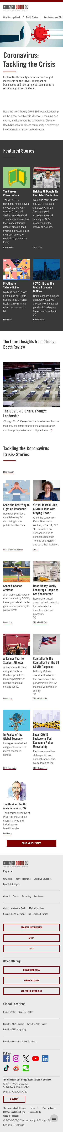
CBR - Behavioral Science (13, 549)
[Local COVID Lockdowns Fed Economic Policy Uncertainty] (46, 720)
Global (35, 549)
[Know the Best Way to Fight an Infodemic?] (16, 490)
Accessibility (35, 1111)
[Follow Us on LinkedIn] (45, 1058)
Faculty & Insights (11, 884)
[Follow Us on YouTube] (35, 1058)
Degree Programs (23, 878)
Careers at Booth (18, 908)
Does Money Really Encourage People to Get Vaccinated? (45, 590)
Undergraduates (31, 969)
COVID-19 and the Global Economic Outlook (43, 287)
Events (16, 896)
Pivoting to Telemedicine (11, 285)
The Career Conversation (11, 193)
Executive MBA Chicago (13, 1023)
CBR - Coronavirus (40, 768)
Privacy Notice (48, 1107)
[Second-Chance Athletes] (16, 571)
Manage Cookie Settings (14, 1111)
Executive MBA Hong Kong (14, 1029)
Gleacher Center (25, 1011)
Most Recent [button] (8, 472)
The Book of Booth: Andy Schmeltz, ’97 (14, 806)
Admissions (39, 896)
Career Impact (8, 247)
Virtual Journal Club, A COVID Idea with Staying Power (45, 509)
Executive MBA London (37, 1023)
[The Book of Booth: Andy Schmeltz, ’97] (16, 790)
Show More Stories (31, 843)
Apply (31, 937)
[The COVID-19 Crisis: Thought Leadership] (31, 384)
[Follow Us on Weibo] (16, 1068)
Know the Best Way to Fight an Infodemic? (16, 507)
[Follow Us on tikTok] (6, 1068)
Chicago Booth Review (38, 913)
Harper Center (9, 1011)
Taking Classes (31, 980)
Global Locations (14, 1004)
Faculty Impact (38, 319)
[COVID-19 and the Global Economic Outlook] (46, 269)
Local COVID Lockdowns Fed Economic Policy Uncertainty (43, 741)
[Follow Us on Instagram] (16, 1058)
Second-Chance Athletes (12, 588)
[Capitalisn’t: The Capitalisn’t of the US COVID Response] (46, 644)
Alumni (6, 896)
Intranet (34, 1107)
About (5, 908)
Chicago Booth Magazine (14, 913)
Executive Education (43, 878)
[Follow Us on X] (26, 1058)
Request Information (31, 927)
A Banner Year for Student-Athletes (14, 660)
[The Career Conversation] (16, 177)
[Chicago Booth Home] (15, 7)
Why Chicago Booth (11, 17)
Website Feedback (11, 1115)
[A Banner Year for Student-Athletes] (16, 644)
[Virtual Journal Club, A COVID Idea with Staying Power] (46, 490)
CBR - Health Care (40, 622)
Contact (14, 1099)
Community (37, 247)
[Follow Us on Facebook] (6, 1058)
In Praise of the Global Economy (13, 737)
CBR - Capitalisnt (40, 698)
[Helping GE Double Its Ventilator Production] (46, 177)
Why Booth (7, 878)
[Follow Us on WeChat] (26, 1068)
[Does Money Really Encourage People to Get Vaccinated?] (46, 571)
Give (31, 948)
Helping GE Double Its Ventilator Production (45, 193)
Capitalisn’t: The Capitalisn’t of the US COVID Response (46, 662)
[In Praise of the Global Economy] (16, 720)
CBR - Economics (9, 768)
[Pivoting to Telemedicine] (16, 269)
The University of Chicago (14, 1107)
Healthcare (7, 319)
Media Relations (36, 908)
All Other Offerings (31, 991)
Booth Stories (32, 17)
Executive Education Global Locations (20, 1041)
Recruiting (26, 896)
